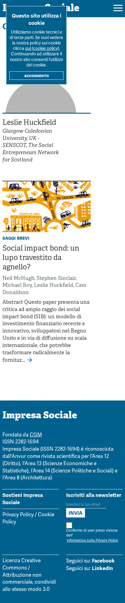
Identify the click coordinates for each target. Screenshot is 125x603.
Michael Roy (17, 285)
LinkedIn (102, 568)
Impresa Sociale (39, 416)
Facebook (103, 560)
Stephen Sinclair (56, 278)
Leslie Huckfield (53, 285)
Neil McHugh (18, 278)
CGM (36, 435)
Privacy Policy (18, 515)
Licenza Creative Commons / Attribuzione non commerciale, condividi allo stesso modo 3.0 (29, 575)
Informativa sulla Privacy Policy (92, 540)
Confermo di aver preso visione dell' (92, 535)
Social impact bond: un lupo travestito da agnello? (40, 258)
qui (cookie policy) (42, 48)
